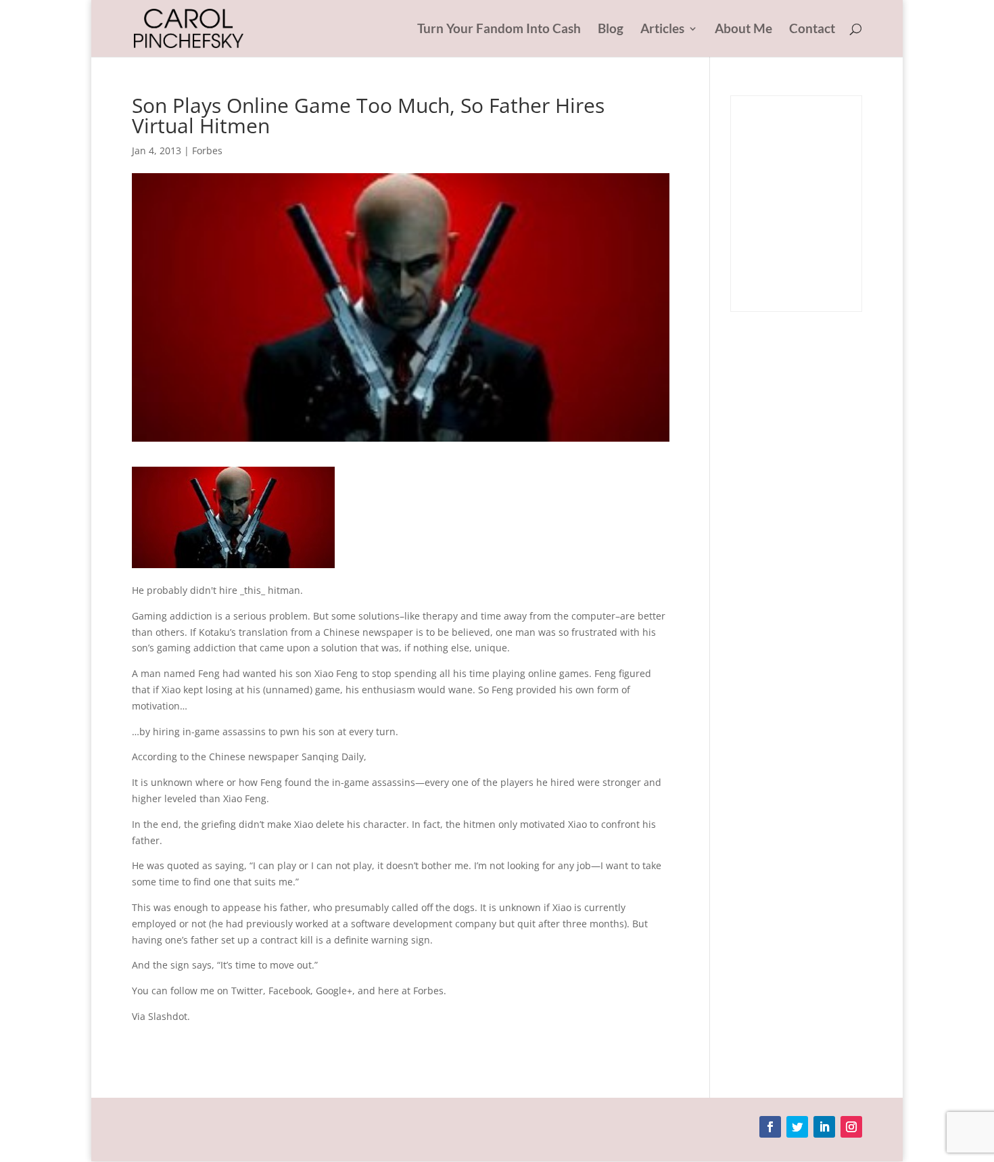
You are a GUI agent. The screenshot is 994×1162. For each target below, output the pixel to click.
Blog (610, 30)
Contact (812, 30)
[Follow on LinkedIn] (824, 1127)
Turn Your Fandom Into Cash (499, 30)
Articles (662, 30)
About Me (743, 30)
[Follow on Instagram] (851, 1127)
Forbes (207, 150)
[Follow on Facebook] (770, 1127)
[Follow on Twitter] (797, 1127)
